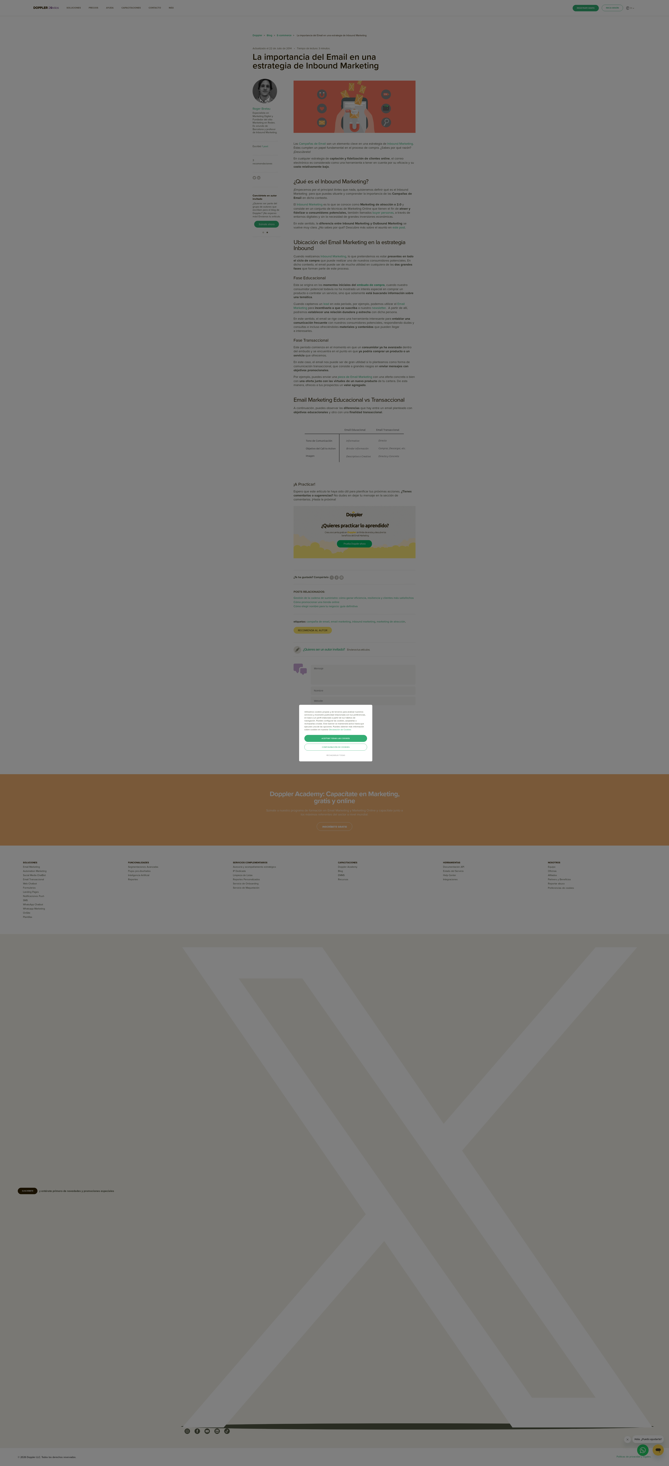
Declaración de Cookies (340, 729)
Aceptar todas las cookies (336, 738)
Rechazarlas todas (335, 755)
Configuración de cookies (335, 747)
